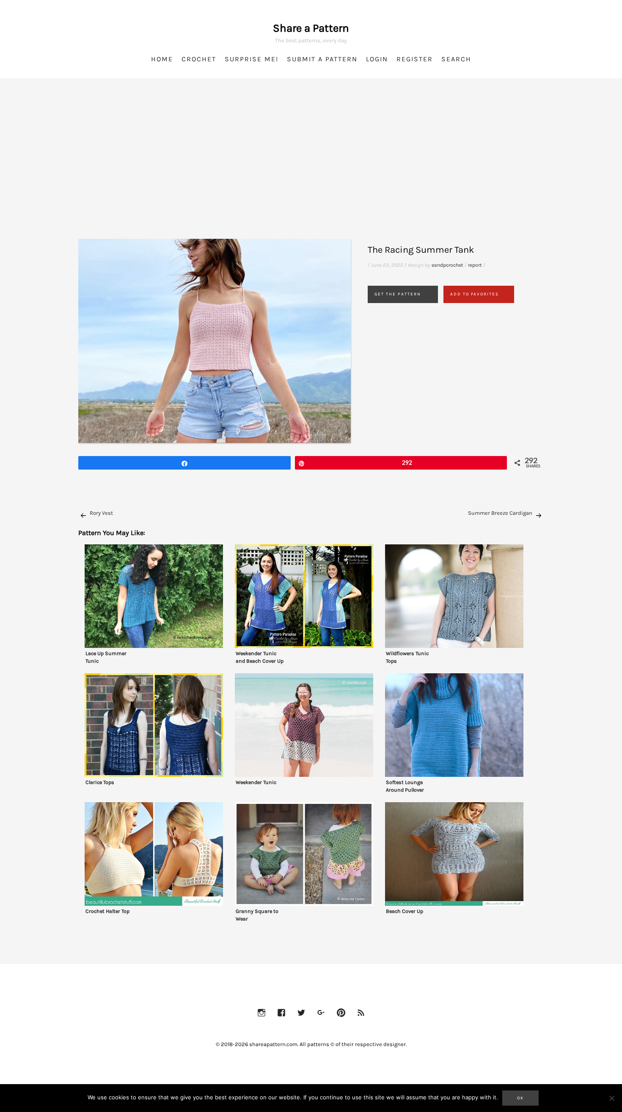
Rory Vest (101, 513)
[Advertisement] (311, 169)
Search (456, 59)
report (475, 265)
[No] (611, 1098)
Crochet (199, 59)
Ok (520, 1098)
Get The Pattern (397, 294)
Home (162, 59)
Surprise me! (251, 59)
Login (377, 59)
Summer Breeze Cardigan (500, 513)
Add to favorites (474, 294)
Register (414, 59)
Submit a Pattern (322, 59)
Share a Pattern (311, 28)
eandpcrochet (447, 265)
